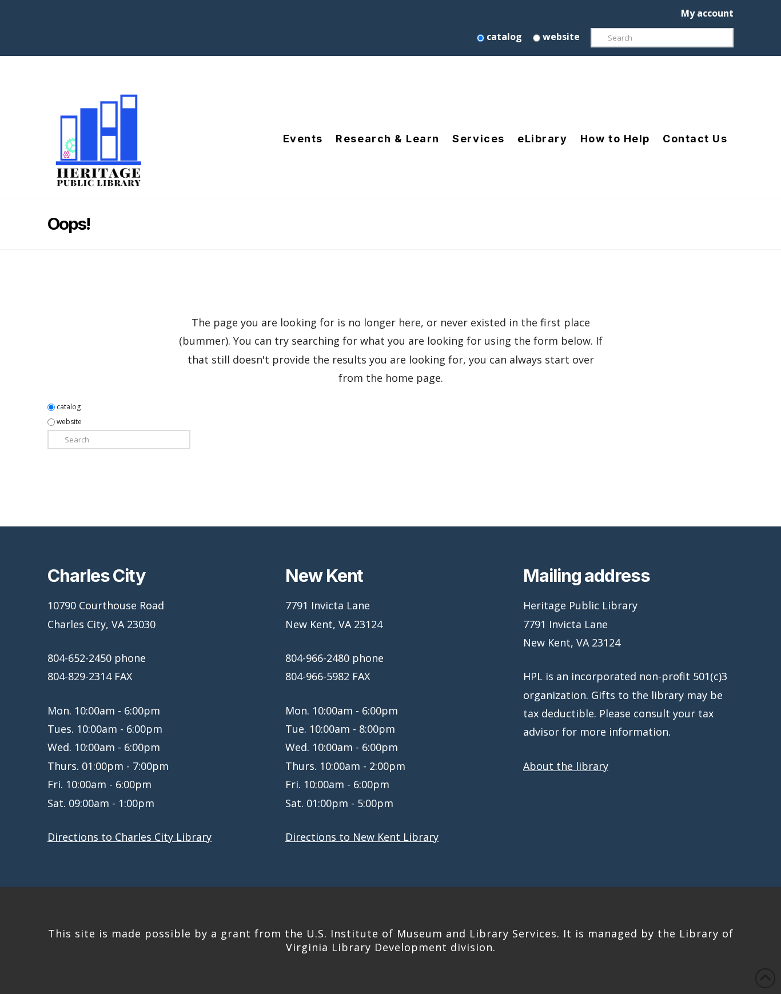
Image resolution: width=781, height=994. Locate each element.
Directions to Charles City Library (129, 837)
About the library (565, 766)
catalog (503, 36)
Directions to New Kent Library (362, 837)
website (560, 36)
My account (707, 13)
